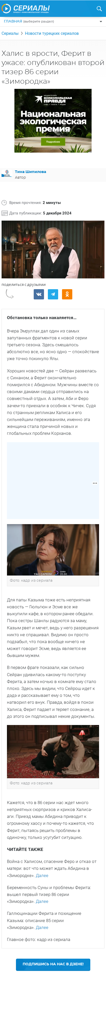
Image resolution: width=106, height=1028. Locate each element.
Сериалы (10, 33)
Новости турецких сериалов (52, 33)
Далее (42, 875)
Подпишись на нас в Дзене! (53, 964)
